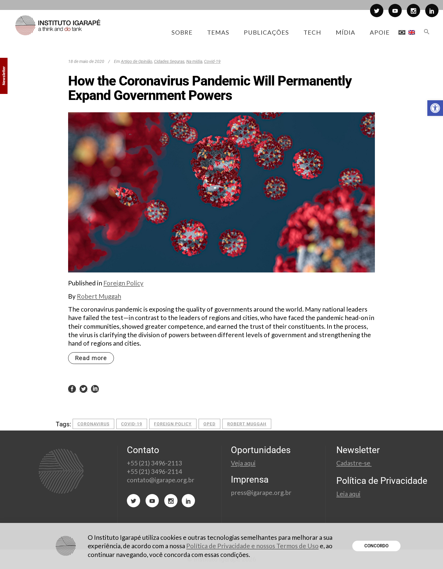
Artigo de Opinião (136, 61)
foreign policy (173, 423)
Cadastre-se (354, 463)
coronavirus (93, 423)
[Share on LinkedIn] (95, 388)
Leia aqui (348, 493)
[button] (435, 108)
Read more (91, 358)
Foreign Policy (123, 283)
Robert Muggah (99, 296)
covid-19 (131, 423)
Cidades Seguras (169, 61)
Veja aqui (243, 463)
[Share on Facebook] (72, 388)
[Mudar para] (402, 32)
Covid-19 (212, 61)
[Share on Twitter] (83, 388)
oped (209, 423)
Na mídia (194, 61)
